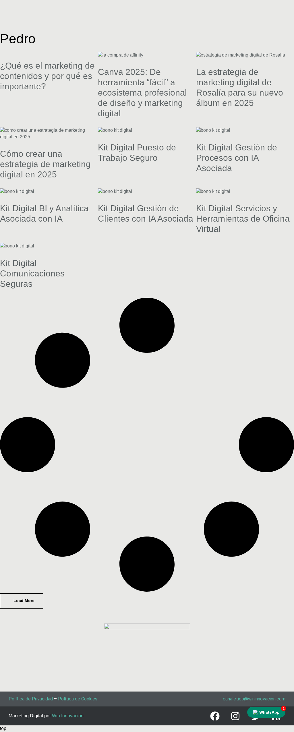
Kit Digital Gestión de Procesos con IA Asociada (236, 158)
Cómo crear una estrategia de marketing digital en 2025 (45, 164)
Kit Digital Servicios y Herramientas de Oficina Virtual (243, 219)
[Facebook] (214, 715)
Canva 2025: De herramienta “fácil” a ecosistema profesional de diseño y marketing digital (142, 92)
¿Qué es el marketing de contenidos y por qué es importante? (47, 76)
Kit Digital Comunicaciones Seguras (32, 273)
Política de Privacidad (31, 699)
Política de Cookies (77, 699)
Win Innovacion (68, 715)
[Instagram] (235, 715)
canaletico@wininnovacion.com (254, 699)
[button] (21, 600)
